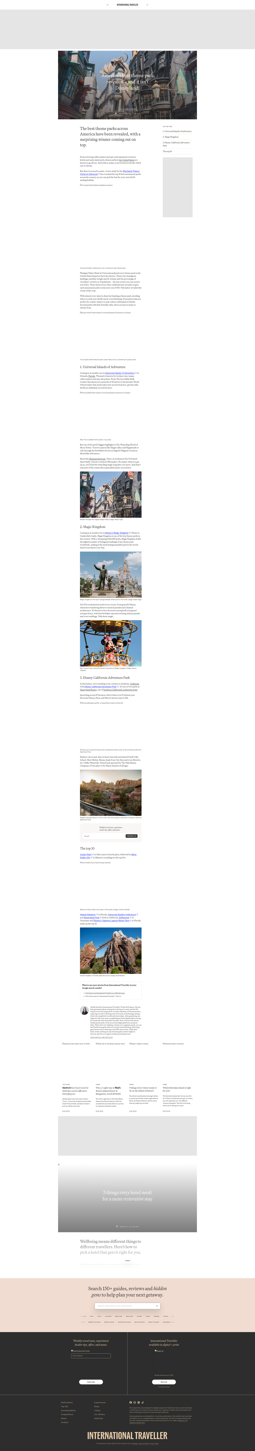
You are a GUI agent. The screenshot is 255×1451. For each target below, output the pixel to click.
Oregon (170, 1316)
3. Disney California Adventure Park (176, 144)
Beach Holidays (168, 1322)
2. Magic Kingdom (171, 136)
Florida (91, 376)
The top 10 (167, 151)
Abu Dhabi (153, 1316)
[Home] (127, 5)
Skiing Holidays (138, 1322)
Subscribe (130, 836)
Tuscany (117, 1316)
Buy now (164, 1382)
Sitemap (135, 1444)
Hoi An (162, 1316)
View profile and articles (101, 1037)
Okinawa (134, 1316)
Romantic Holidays (123, 1322)
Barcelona (96, 1316)
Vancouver (107, 1316)
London (143, 1316)
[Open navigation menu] (107, 5)
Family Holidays (94, 1322)
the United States (126, 160)
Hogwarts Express (97, 458)
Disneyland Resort (88, 689)
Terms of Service (143, 1444)
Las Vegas (86, 1316)
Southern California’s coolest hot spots (120, 689)
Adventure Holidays (152, 1322)
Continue (127, 1261)
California (134, 683)
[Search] (147, 5)
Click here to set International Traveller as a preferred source (105, 993)
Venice (126, 1316)
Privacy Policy (154, 1444)
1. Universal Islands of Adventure (177, 131)
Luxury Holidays (107, 1322)
